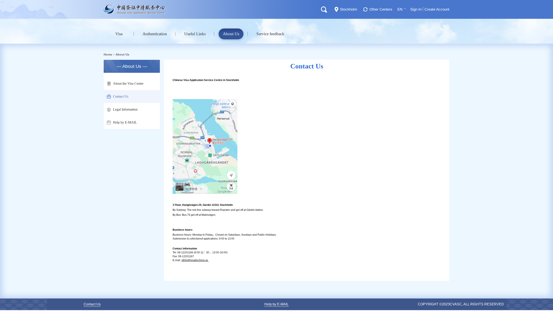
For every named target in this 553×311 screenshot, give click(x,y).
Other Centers (380, 9)
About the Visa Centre (128, 83)
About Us (231, 34)
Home (108, 54)
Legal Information (125, 109)
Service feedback (270, 34)
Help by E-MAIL (125, 122)
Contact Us (120, 96)
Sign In (415, 9)
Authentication (155, 34)
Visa (118, 34)
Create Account (436, 9)
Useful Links (195, 34)
